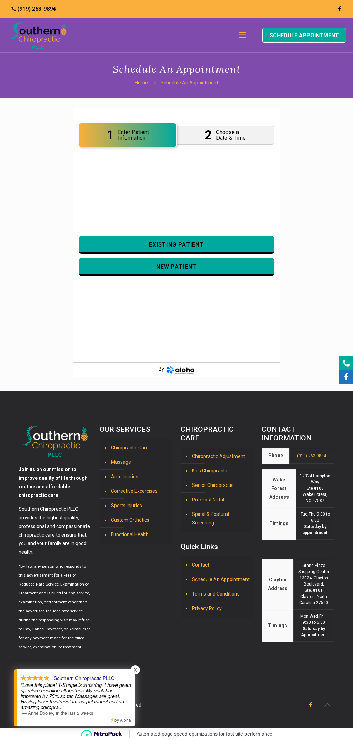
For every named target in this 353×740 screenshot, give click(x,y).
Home (141, 83)
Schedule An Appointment (221, 579)
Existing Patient (176, 244)
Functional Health (130, 534)
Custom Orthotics (130, 520)
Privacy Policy (207, 608)
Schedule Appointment (304, 35)
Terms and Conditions (216, 594)
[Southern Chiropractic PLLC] (38, 35)
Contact (200, 565)
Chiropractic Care (130, 447)
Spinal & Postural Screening (210, 518)
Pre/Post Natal (208, 499)
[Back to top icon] (327, 705)
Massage (121, 462)
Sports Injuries (126, 505)
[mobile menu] (243, 35)
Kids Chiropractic (210, 470)
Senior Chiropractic (212, 485)
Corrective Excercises (134, 491)
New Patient (176, 266)
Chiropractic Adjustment (218, 456)
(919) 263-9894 (36, 9)
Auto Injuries (124, 476)
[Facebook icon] (339, 9)
